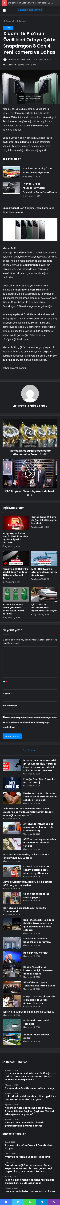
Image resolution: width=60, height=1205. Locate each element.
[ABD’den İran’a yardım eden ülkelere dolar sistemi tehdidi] (12, 844)
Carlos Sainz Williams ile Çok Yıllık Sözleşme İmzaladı (44, 520)
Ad (5, 681)
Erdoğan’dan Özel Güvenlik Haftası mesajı (39, 780)
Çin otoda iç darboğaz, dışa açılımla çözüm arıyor (44, 607)
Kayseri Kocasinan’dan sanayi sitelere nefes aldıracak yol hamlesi (36, 870)
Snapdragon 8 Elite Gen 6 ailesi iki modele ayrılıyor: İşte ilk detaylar (15, 538)
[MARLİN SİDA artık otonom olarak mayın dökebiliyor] (44, 558)
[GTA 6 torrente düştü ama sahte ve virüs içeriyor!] (11, 172)
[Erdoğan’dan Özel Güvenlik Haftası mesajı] (12, 783)
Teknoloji (21, 21)
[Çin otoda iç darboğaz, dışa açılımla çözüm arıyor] (44, 594)
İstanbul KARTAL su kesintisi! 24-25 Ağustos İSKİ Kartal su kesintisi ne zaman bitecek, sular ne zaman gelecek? (39, 765)
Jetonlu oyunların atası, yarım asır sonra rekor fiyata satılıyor (13, 609)
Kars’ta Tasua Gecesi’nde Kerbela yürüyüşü (28, 1011)
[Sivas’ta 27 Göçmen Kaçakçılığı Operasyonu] (12, 943)
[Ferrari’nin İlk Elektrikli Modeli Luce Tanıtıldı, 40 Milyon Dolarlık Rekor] (16, 558)
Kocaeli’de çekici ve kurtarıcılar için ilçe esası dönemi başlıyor (38, 970)
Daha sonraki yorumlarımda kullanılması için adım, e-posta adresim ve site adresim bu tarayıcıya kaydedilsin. (30, 722)
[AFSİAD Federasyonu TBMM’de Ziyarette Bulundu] (12, 987)
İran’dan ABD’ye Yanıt (35, 952)
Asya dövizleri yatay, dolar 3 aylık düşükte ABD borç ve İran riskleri (27, 883)
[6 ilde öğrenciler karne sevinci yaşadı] (12, 898)
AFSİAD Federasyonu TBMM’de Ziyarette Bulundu (39, 984)
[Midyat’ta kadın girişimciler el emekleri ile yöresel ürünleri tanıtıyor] (12, 1001)
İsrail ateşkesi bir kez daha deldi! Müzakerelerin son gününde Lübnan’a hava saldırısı (39, 925)
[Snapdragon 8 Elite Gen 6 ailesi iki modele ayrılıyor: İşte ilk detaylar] (16, 523)
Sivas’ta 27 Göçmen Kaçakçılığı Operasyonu (37, 940)
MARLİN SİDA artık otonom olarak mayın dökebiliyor (44, 572)
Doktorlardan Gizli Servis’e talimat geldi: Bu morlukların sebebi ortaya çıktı (40, 797)
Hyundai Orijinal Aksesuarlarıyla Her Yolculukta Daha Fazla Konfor (40, 188)
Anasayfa (10, 21)
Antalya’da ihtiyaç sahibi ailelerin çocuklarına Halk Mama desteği (38, 827)
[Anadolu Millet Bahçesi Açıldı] (12, 1039)
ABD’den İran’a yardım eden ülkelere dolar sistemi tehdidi (39, 843)
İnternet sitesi (10, 705)
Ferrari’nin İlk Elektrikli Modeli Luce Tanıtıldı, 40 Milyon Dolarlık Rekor (15, 573)
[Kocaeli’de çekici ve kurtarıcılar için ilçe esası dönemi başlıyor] (12, 971)
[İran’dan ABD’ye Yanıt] (12, 957)
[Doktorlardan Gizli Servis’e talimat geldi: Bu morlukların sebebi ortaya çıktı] (12, 798)
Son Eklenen (30, 750)
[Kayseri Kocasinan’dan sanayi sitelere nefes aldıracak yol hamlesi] (12, 871)
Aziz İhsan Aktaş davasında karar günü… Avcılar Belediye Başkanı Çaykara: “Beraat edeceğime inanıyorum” (28, 812)
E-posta (7, 693)
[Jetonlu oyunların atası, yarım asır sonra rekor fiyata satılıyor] (16, 594)
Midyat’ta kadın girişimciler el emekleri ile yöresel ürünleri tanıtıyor (39, 1000)
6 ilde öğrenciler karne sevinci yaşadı (36, 895)
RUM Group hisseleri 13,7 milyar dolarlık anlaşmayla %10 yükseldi (26, 856)
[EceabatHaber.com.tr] (30, 9)
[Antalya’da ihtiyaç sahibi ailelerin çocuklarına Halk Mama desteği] (12, 828)
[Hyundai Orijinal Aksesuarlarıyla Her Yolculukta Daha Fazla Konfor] (11, 188)
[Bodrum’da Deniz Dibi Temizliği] (12, 1025)
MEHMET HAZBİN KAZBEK (20, 59)
